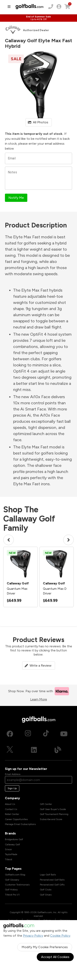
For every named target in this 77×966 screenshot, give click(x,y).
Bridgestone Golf (14, 839)
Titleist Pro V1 (12, 894)
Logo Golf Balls (48, 874)
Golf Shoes (46, 894)
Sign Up (12, 788)
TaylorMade (11, 854)
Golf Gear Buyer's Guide (53, 809)
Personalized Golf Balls (52, 879)
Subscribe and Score (51, 819)
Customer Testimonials (17, 884)
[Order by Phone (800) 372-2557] (51, 6)
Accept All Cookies (55, 957)
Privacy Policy (33, 936)
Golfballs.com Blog (15, 874)
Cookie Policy (60, 936)
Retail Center (12, 814)
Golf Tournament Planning (54, 814)
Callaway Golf (12, 844)
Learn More (38, 699)
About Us (10, 804)
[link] (59, 6)
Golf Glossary (12, 879)
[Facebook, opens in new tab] (10, 733)
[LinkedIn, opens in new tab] (34, 749)
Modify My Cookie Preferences (45, 947)
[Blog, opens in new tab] (58, 749)
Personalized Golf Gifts (52, 884)
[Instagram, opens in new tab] (28, 733)
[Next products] (68, 540)
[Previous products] (8, 540)
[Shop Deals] (38, 18)
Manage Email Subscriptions (20, 824)
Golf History (11, 889)
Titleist (8, 859)
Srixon (8, 849)
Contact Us (11, 809)
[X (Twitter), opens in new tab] (10, 749)
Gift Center (46, 804)
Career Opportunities (16, 819)
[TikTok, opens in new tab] (46, 733)
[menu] (9, 6)
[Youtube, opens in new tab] (64, 733)
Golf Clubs (45, 889)
